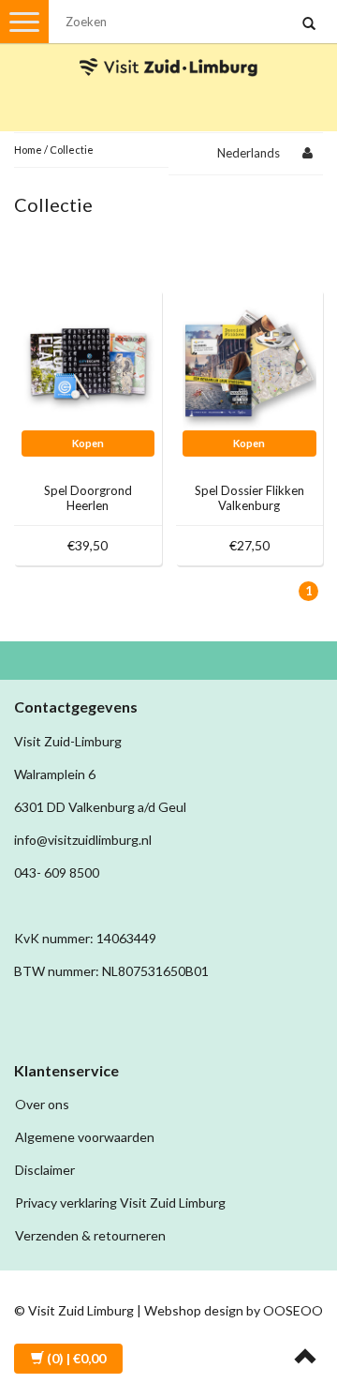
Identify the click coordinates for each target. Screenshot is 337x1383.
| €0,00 (76, 1358)
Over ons (42, 1104)
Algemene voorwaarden (84, 1137)
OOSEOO (293, 1310)
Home (28, 149)
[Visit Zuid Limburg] (168, 50)
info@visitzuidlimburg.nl (83, 840)
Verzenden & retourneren (90, 1235)
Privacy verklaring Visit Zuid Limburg (120, 1202)
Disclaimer (45, 1170)
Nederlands (248, 152)
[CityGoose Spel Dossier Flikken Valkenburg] (249, 361)
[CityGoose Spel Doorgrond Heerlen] (88, 361)
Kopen (88, 443)
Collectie (72, 149)
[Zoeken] (309, 24)
